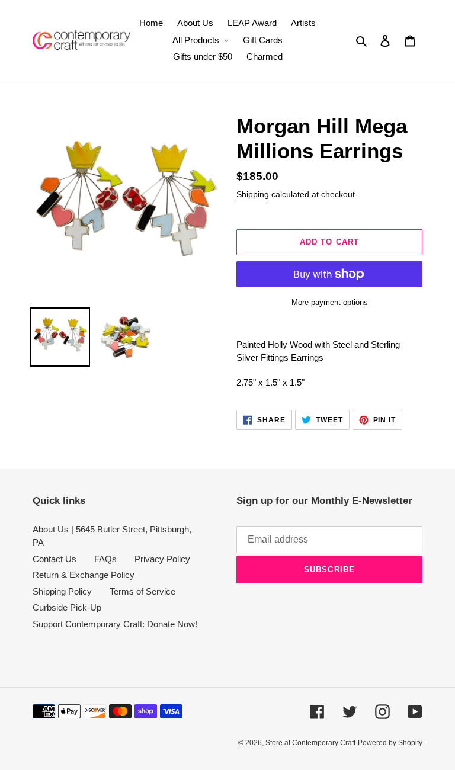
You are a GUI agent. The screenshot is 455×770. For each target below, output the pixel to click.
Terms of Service (142, 591)
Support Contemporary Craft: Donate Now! (115, 624)
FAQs (105, 559)
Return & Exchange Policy (83, 575)
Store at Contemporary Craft (310, 743)
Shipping (252, 194)
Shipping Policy (62, 591)
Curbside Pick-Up (67, 607)
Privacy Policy (162, 559)
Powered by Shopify (390, 743)
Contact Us (54, 559)
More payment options (329, 302)
